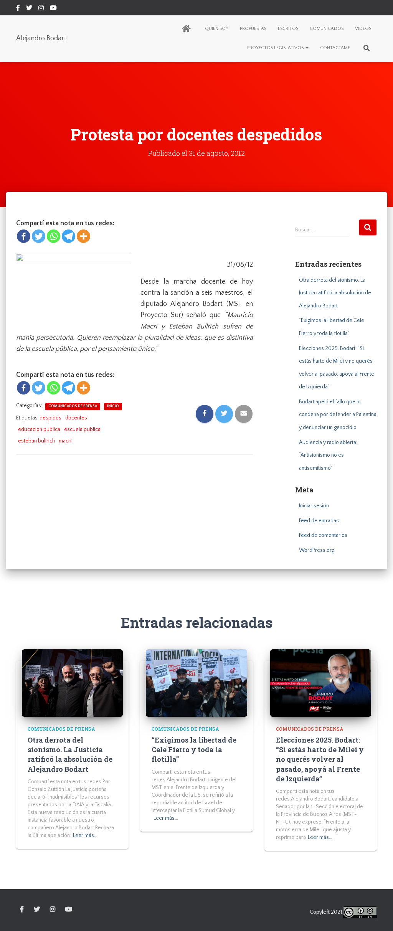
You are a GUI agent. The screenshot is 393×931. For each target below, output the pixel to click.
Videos (363, 28)
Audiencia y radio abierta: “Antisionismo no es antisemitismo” (328, 455)
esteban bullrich (36, 441)
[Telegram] (68, 236)
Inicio (113, 406)
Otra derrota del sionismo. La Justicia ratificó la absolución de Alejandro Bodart (335, 293)
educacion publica (39, 429)
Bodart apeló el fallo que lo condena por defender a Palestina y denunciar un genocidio (337, 415)
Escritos (288, 28)
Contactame (335, 47)
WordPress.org (316, 550)
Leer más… (85, 835)
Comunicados (326, 28)
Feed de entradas (319, 521)
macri (65, 441)
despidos (50, 418)
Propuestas (253, 28)
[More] (83, 236)
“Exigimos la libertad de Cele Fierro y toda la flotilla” (194, 749)
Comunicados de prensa (72, 406)
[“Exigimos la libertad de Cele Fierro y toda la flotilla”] (196, 683)
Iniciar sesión (314, 506)
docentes (76, 418)
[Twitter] (38, 236)
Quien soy (216, 28)
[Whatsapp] (53, 236)
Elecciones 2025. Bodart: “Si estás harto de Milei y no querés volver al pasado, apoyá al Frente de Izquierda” (320, 759)
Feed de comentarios (323, 535)
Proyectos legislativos (276, 47)
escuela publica (82, 429)
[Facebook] (23, 236)
